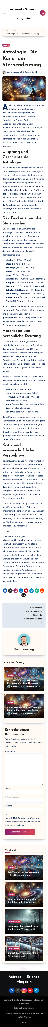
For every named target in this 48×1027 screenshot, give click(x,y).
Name (8, 788)
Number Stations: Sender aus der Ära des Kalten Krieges (24, 1015)
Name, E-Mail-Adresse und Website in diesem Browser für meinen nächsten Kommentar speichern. (22, 821)
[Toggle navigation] (4, 12)
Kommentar (11, 751)
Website (8, 806)
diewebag (15, 72)
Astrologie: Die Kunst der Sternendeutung (21, 58)
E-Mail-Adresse (12, 797)
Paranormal (14, 921)
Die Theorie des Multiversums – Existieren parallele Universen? (23, 875)
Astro (6, 45)
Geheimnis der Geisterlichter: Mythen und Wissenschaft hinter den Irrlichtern (23, 929)
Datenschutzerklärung (24, 1008)
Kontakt (24, 1022)
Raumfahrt (14, 948)
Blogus (37, 1000)
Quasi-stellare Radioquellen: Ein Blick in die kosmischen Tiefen (23, 902)
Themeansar (24, 1003)
